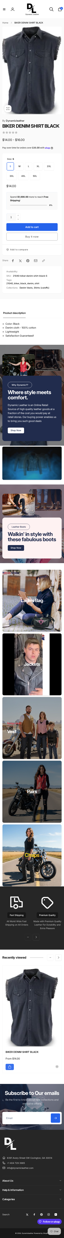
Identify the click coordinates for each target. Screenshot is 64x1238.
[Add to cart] (10, 1067)
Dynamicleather (13, 120)
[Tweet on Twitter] (20, 260)
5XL (35, 176)
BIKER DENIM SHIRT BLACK (22, 1051)
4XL (23, 176)
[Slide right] (36, 937)
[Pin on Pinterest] (27, 260)
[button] (4, 9)
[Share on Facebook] (12, 260)
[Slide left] (28, 937)
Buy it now (32, 236)
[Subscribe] (55, 1118)
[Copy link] (43, 260)
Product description (14, 312)
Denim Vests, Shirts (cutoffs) (34, 287)
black (23, 283)
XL (38, 166)
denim (30, 283)
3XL (12, 176)
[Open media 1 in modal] (32, 70)
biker (16, 283)
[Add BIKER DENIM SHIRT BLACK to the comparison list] (57, 1066)
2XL (49, 166)
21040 (9, 283)
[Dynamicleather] (10, 1150)
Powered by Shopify (41, 1233)
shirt (37, 283)
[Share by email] (36, 261)
